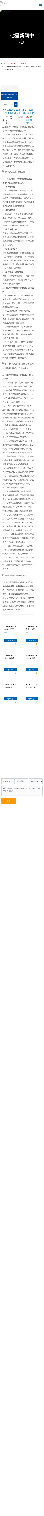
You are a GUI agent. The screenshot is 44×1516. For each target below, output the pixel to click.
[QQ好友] (33, 119)
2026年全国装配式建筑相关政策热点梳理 (22, 651)
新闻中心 (13, 63)
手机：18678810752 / (26, 760)
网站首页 (5, 734)
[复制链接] (33, 122)
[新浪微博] (33, 116)
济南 (22, 828)
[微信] (36, 116)
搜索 (38, 102)
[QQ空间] (36, 119)
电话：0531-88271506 (26, 750)
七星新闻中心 (22, 38)
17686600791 (26, 767)
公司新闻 (23, 63)
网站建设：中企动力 (12, 828)
